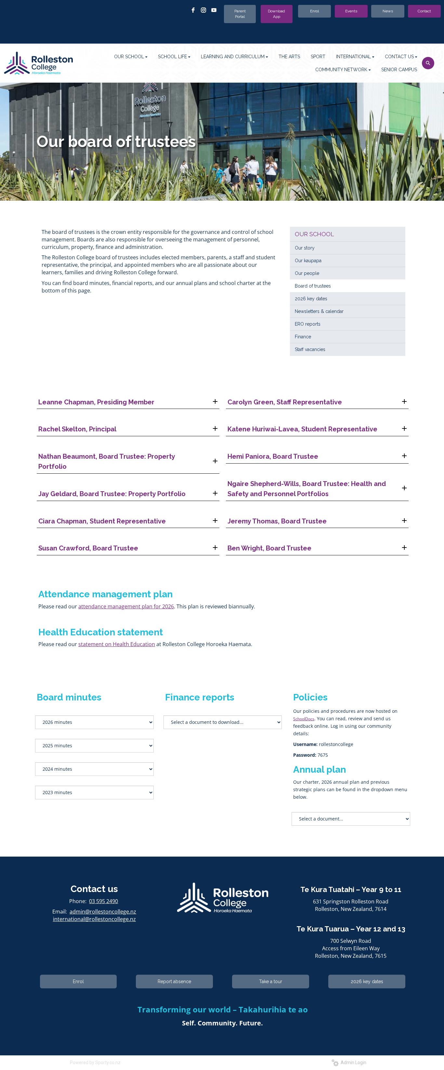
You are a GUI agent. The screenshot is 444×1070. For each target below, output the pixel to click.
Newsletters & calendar (319, 311)
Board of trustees (313, 286)
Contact (424, 11)
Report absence (174, 981)
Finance (303, 336)
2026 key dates (311, 298)
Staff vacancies (310, 349)
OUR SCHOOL (314, 234)
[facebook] (193, 10)
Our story (305, 248)
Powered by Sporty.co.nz (95, 1062)
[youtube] (214, 10)
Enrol (314, 11)
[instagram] (203, 10)
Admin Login (352, 1062)
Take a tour (270, 981)
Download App (276, 14)
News (388, 11)
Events (351, 11)
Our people (307, 273)
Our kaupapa (308, 260)
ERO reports (307, 324)
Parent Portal (240, 14)
